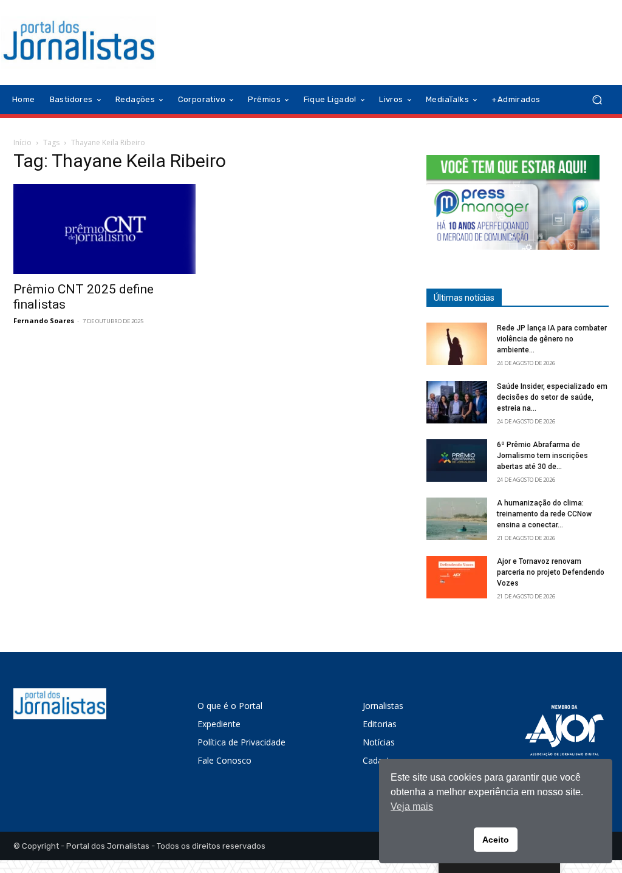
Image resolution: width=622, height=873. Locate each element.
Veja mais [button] (412, 806)
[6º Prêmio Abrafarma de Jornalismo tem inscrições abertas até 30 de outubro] (456, 460)
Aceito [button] (495, 839)
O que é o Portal (229, 705)
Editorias (380, 724)
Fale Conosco (224, 760)
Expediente (219, 724)
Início (22, 142)
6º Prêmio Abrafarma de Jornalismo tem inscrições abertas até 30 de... (542, 455)
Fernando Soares (43, 320)
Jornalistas (383, 705)
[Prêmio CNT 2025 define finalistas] (104, 229)
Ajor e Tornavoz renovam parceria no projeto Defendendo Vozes (550, 572)
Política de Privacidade (241, 742)
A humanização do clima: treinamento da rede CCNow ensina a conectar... (544, 514)
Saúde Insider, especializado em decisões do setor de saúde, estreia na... (552, 397)
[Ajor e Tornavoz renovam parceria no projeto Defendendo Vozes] (456, 577)
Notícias (379, 742)
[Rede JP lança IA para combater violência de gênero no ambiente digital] (456, 344)
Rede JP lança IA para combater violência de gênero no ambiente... (552, 339)
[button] (597, 100)
